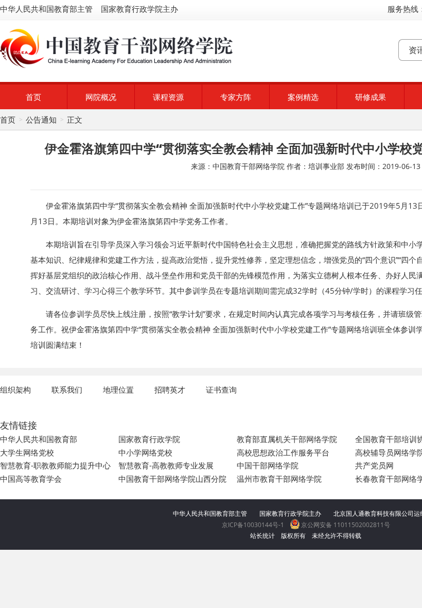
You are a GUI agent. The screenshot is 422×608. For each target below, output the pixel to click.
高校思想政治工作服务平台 (283, 452)
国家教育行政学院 (149, 439)
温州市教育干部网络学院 (279, 479)
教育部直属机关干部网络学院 (287, 439)
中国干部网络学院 (267, 465)
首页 (33, 97)
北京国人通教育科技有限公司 (373, 513)
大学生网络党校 (27, 452)
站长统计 (262, 535)
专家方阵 (235, 97)
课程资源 (168, 97)
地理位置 (118, 389)
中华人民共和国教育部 (38, 439)
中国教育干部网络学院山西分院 (172, 479)
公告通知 (41, 119)
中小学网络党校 (145, 452)
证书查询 (221, 389)
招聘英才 (169, 389)
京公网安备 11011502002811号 (345, 524)
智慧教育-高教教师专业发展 (166, 465)
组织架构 (15, 389)
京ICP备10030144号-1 (253, 524)
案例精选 (303, 97)
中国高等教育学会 (31, 479)
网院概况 (100, 97)
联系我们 (66, 389)
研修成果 (370, 97)
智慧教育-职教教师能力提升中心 (55, 465)
